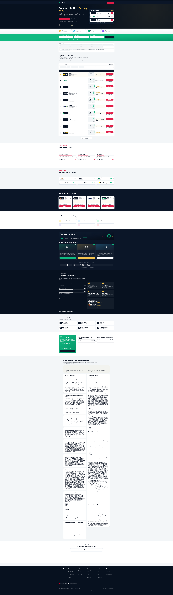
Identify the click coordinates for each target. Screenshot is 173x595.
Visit (112, 13)
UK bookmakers (98, 399)
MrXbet (70, 119)
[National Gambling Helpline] (69, 265)
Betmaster (90, 454)
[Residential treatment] (82, 265)
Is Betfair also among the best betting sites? (78, 549)
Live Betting (79, 571)
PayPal (98, 571)
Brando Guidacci (67, 25)
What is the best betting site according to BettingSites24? (81, 555)
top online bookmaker (71, 398)
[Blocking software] (76, 265)
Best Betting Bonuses (71, 574)
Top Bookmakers (111, 2)
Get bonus (64, 206)
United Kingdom (89, 570)
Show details (110, 75)
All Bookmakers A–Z (109, 574)
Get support (107, 258)
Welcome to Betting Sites (68, 49)
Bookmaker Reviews (71, 570)
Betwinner (98, 12)
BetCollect (71, 112)
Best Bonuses (80, 574)
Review (107, 75)
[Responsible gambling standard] (88, 265)
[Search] (105, 3)
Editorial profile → (99, 302)
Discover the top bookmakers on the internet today (79, 49)
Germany (88, 571)
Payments (93, 2)
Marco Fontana (82, 25)
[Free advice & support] (63, 265)
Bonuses (88, 2)
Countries (83, 2)
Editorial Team (108, 571)
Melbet (70, 131)
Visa (97, 570)
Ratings (73, 2)
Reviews (78, 2)
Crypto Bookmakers (81, 570)
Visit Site (109, 73)
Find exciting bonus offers (91, 49)
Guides (98, 2)
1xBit (70, 92)
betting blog (97, 515)
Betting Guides (70, 577)
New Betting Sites (70, 571)
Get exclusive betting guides (100, 49)
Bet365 (98, 16)
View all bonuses (111, 194)
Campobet (90, 450)
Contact (107, 570)
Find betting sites (110, 37)
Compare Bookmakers (64, 18)
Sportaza (70, 105)
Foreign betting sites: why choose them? (78, 558)
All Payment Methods (100, 577)
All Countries (89, 577)
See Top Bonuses (74, 18)
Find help (69, 258)
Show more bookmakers (86, 138)
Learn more (89, 258)
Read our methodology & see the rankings (65, 311)
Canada (88, 574)
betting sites (79, 418)
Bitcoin (98, 574)
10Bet (70, 125)
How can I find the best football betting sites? (79, 552)
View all (112, 10)
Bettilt (97, 19)
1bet (89, 453)
